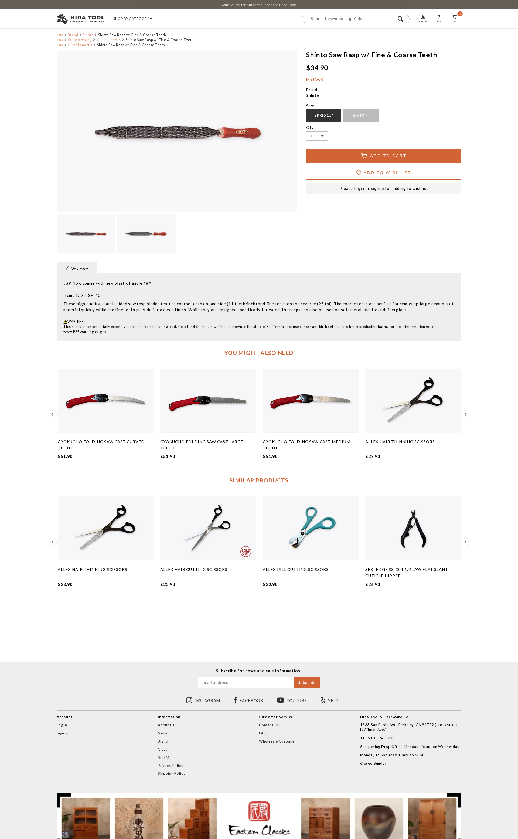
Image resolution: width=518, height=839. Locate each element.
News (163, 733)
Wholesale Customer (277, 741)
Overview (79, 268)
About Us (166, 725)
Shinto (88, 35)
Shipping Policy (171, 773)
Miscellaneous (108, 40)
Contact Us (269, 725)
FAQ (263, 733)
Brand (73, 35)
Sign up (63, 733)
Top (60, 35)
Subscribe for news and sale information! (259, 671)
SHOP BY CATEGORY (131, 19)
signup (377, 188)
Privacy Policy (170, 765)
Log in (62, 725)
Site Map (166, 757)
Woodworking (79, 40)
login (359, 188)
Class (162, 749)
